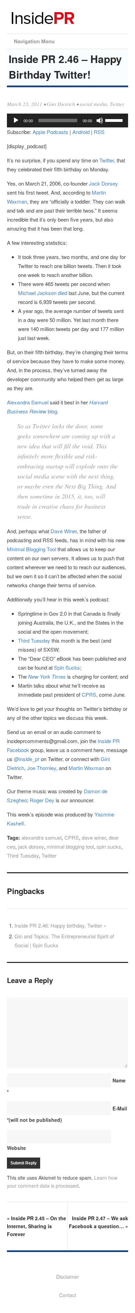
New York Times (47, 676)
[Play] (15, 120)
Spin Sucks (67, 667)
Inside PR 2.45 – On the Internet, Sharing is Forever (36, 1226)
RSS (99, 131)
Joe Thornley (41, 767)
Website (16, 1147)
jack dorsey (31, 846)
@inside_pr (26, 758)
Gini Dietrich (61, 103)
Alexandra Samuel (27, 402)
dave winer (94, 837)
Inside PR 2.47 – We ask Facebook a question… (98, 1222)
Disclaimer (67, 1276)
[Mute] (99, 120)
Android (81, 131)
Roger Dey (42, 800)
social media (93, 103)
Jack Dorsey (103, 183)
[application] (67, 120)
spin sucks (109, 846)
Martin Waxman (86, 767)
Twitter (117, 103)
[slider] (115, 120)
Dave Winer (64, 531)
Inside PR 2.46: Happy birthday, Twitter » (60, 925)
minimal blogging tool (70, 846)
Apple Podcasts (50, 131)
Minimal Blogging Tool (31, 549)
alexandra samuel (41, 837)
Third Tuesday (34, 640)
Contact (67, 1295)
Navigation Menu (34, 41)
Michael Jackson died (42, 292)
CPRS (89, 694)
